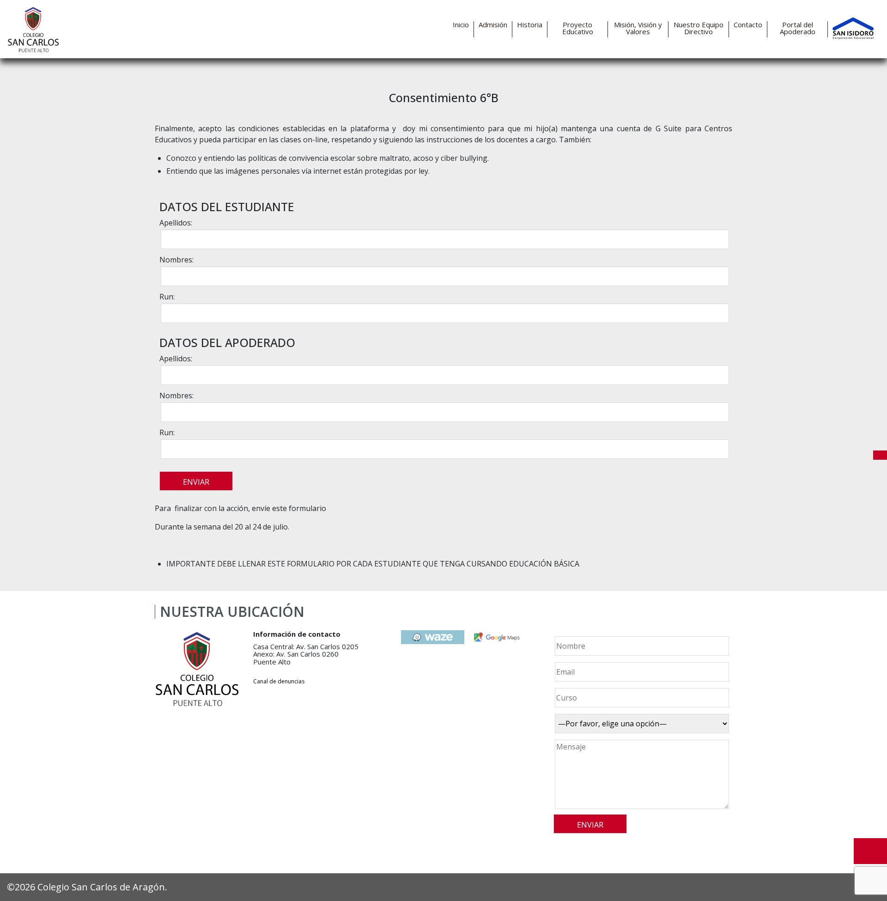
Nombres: (176, 260)
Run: (167, 297)
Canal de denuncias (278, 681)
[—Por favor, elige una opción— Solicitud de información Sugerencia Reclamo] (640, 723)
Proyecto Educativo (577, 28)
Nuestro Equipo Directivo (698, 28)
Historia (529, 24)
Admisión (493, 24)
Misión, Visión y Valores (638, 28)
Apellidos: (175, 223)
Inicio (461, 24)
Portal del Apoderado (797, 28)
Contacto (748, 24)
